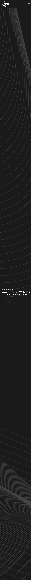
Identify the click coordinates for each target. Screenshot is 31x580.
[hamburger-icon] (29, 3)
